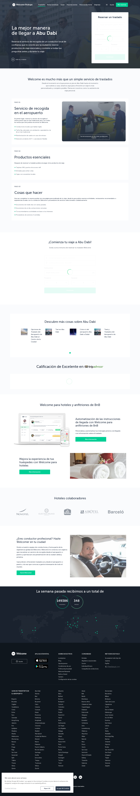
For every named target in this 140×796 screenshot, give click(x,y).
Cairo (36, 704)
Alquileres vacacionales (89, 661)
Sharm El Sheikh (86, 755)
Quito (83, 747)
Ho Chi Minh (109, 717)
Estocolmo (38, 758)
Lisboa (107, 725)
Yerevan (60, 766)
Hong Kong (15, 720)
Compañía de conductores (90, 669)
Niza (83, 741)
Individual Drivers (87, 666)
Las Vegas (61, 725)
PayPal (107, 663)
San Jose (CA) (109, 750)
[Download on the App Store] (45, 660)
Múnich (37, 739)
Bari (36, 696)
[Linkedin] (80, 778)
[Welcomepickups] (22, 5)
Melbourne (15, 736)
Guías (63, 5)
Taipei (107, 758)
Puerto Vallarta (39, 747)
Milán (83, 736)
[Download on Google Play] (45, 666)
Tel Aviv (60, 760)
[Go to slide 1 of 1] (70, 353)
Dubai (37, 712)
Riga (13, 750)
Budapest (61, 701)
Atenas (37, 693)
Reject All (47, 788)
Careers (60, 677)
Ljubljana (14, 728)
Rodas (107, 747)
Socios (84, 663)
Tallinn (14, 760)
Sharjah (60, 755)
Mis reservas (122, 5)
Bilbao (107, 696)
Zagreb (107, 766)
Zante (13, 768)
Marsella (61, 733)
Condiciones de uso (64, 666)
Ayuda (20, 661)
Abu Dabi (37, 691)
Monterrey (15, 739)
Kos (13, 725)
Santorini (84, 752)
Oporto (107, 744)
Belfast (60, 696)
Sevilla (37, 755)
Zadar (83, 766)
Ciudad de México (40, 736)
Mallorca (84, 731)
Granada (14, 717)
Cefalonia (85, 723)
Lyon (106, 728)
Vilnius (37, 766)
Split (13, 758)
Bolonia (37, 699)
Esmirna (107, 720)
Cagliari (14, 704)
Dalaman (84, 709)
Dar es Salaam (109, 709)
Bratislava (85, 699)
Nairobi (84, 739)
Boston (60, 699)
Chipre (60, 709)
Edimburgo (108, 712)
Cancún (60, 704)
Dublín (60, 712)
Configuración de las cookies (67, 679)
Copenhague (86, 707)
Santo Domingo (63, 752)
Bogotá (14, 699)
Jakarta (14, 723)
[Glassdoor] (75, 778)
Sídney (84, 758)
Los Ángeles (62, 728)
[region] (37, 783)
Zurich (37, 768)
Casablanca (15, 707)
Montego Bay (109, 736)
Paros (83, 744)
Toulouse (38, 763)
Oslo (13, 744)
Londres (37, 728)
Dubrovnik (85, 712)
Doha (13, 712)
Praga (13, 747)
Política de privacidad (65, 669)
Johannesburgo (40, 723)
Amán (83, 691)
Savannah (15, 755)
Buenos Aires (86, 701)
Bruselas (14, 701)
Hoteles (84, 658)
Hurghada (38, 720)
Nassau (14, 741)
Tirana (14, 763)
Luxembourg (86, 728)
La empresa (61, 658)
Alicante (60, 691)
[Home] (21, 654)
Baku (59, 693)
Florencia (38, 715)
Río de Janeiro (39, 750)
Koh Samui (108, 723)
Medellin (107, 733)
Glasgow (84, 715)
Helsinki (84, 717)
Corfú (107, 707)
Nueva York (61, 741)
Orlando (107, 741)
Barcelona (108, 693)
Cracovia (37, 725)
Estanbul (84, 720)
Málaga (60, 731)
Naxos (37, 741)
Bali (83, 693)
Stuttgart (61, 758)
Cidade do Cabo (87, 704)
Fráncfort (61, 715)
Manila (14, 733)
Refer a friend (62, 674)
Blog (59, 661)
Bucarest (38, 701)
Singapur (108, 755)
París (59, 744)
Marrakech (38, 733)
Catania (37, 707)
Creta (13, 709)
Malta (107, 731)
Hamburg (38, 717)
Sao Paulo (108, 752)
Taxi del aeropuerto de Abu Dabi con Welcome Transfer (94, 137)
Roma (60, 750)
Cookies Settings (10, 788)
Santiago (38, 752)
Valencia (84, 763)
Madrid (37, 731)
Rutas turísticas (52, 5)
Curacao (37, 709)
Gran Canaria (109, 715)
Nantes (107, 739)
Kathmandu (62, 723)
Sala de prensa (62, 663)
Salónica (107, 760)
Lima (83, 725)
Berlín (83, 696)
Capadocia (108, 704)
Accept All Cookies (63, 788)
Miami (60, 736)
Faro (13, 715)
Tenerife (84, 760)
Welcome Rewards (64, 671)
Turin (60, 763)
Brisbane (107, 699)
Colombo (61, 707)
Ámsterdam (108, 691)
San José (84, 750)
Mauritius (85, 733)
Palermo (37, 744)
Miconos (61, 739)
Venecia (107, 763)
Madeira (14, 731)
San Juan (14, 752)
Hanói (60, 717)
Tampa (37, 760)
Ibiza (59, 720)
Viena (13, 766)
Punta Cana (62, 747)
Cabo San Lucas (110, 701)
